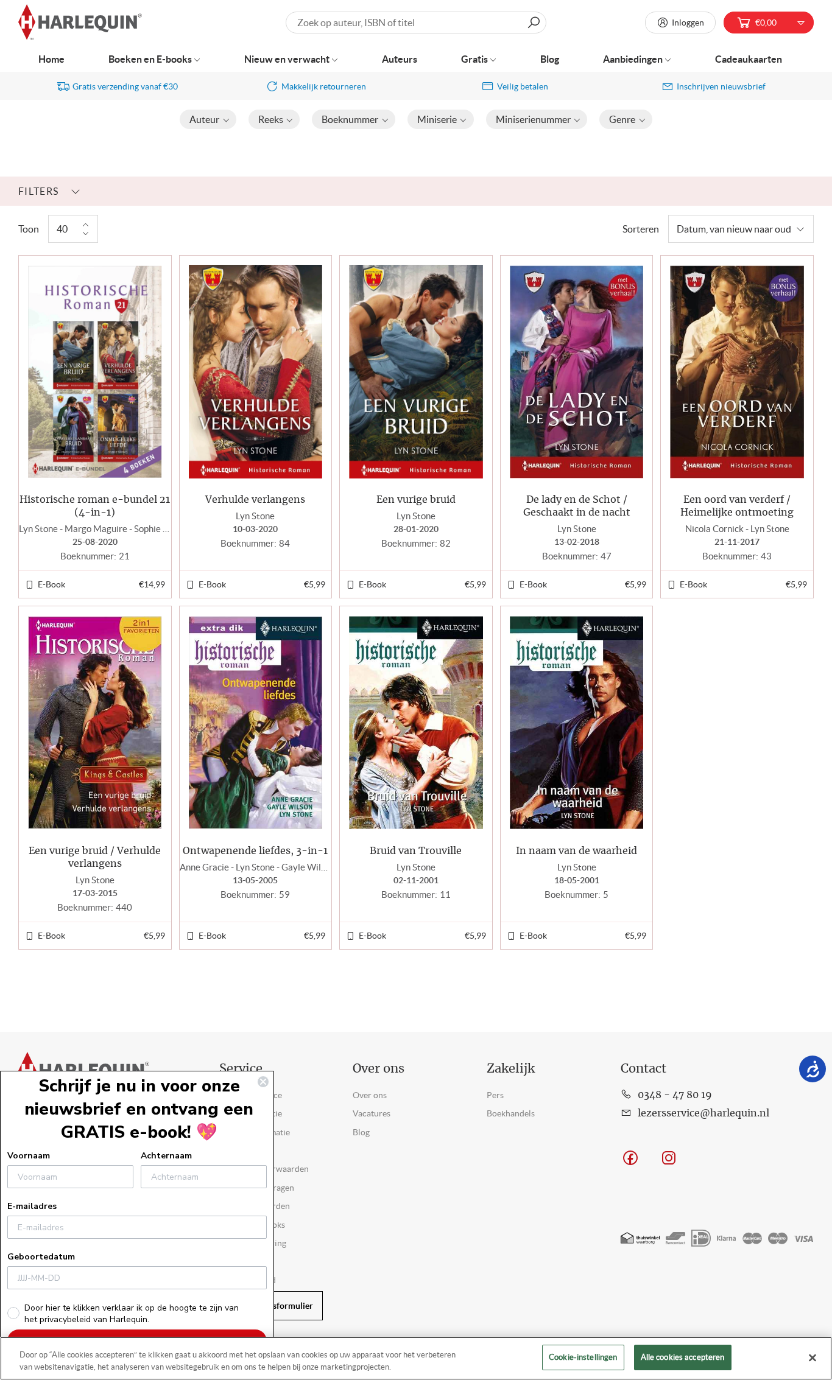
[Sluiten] (812, 1357)
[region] (416, 1358)
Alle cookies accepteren (683, 1357)
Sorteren (640, 228)
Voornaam (28, 1155)
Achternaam (166, 1155)
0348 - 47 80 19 (675, 1095)
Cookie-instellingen (583, 1357)
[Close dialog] (263, 1082)
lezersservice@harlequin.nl (703, 1113)
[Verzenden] (533, 22)
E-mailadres (32, 1206)
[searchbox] (416, 22)
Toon (28, 228)
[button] (208, 119)
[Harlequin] (80, 22)
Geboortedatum (41, 1257)
